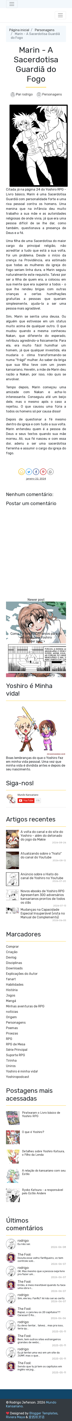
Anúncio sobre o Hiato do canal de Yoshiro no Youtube (42, 876)
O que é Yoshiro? (33, 1132)
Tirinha (11, 1060)
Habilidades (14, 984)
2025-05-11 (59, 1331)
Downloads (14, 968)
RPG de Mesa (15, 1044)
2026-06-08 (58, 1247)
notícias (12, 1012)
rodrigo (23, 1241)
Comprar (12, 946)
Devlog (11, 957)
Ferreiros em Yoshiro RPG (36, 675)
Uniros (11, 1066)
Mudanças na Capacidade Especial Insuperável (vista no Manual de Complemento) (43, 913)
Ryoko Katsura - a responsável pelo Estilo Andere (42, 1191)
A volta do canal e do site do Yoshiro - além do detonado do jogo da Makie (42, 835)
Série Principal (16, 1050)
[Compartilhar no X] (29, 472)
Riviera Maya (15, 1417)
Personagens (44, 30)
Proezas (12, 1033)
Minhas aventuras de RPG (25, 1006)
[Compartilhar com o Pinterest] (43, 472)
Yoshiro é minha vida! (22, 1071)
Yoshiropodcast (17, 1077)
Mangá (11, 1001)
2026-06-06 (58, 1318)
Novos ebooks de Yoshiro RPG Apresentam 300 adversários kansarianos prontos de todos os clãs (43, 896)
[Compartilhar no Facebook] (36, 472)
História (12, 990)
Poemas (12, 1028)
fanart (11, 979)
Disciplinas (14, 963)
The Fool (24, 1254)
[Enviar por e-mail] (21, 472)
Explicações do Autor (22, 974)
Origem (11, 1017)
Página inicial (19, 30)
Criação (11, 952)
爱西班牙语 (37, 1417)
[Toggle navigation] (11, 4)
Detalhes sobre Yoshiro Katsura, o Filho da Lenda (43, 1153)
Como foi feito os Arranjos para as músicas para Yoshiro (36, 635)
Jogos (10, 995)
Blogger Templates (43, 1413)
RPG (9, 1039)
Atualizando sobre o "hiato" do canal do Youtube (41, 855)
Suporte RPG (15, 1055)
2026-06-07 (58, 1263)
